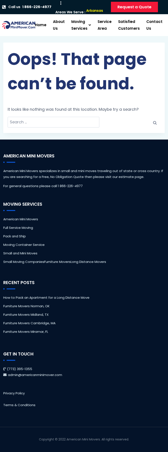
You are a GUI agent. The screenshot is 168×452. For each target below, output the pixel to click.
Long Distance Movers (88, 261)
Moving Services (79, 25)
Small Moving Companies (23, 261)
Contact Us (154, 25)
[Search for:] (53, 122)
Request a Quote (134, 7)
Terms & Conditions (19, 405)
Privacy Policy (14, 393)
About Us (59, 25)
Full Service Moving (18, 227)
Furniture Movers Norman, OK (26, 306)
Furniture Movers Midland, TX (26, 314)
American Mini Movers (20, 219)
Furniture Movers (57, 261)
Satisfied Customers (129, 25)
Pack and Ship (14, 236)
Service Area (105, 25)
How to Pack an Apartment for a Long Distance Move (46, 297)
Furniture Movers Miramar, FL (25, 331)
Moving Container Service (24, 244)
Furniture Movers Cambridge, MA (29, 323)
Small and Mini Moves (20, 253)
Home (40, 25)
